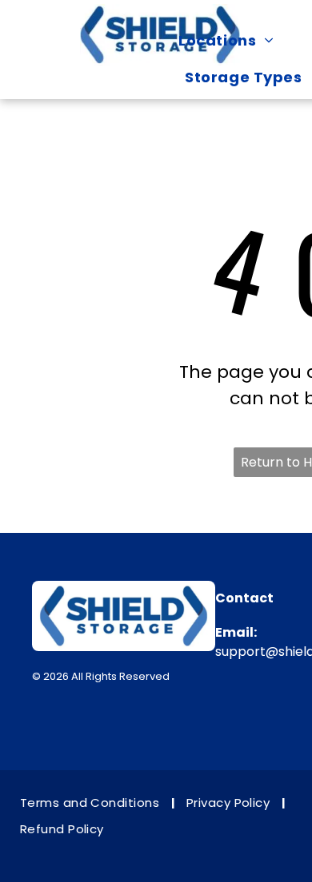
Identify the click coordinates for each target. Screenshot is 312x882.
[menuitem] (233, 40)
